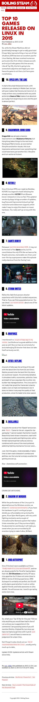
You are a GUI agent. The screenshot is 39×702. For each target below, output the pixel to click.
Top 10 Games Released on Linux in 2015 (18, 29)
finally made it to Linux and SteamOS (16, 568)
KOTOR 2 (11, 183)
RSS (2, 10)
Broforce (12, 333)
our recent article (17, 302)
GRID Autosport (15, 560)
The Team (11, 8)
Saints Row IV (14, 241)
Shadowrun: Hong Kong (19, 130)
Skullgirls (13, 421)
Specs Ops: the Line (18, 80)
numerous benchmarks (18, 508)
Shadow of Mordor (17, 496)
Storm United (14, 289)
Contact (21, 8)
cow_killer (7, 44)
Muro (8, 430)
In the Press (31, 8)
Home (3, 8)
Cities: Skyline (15, 361)
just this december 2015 (19, 247)
